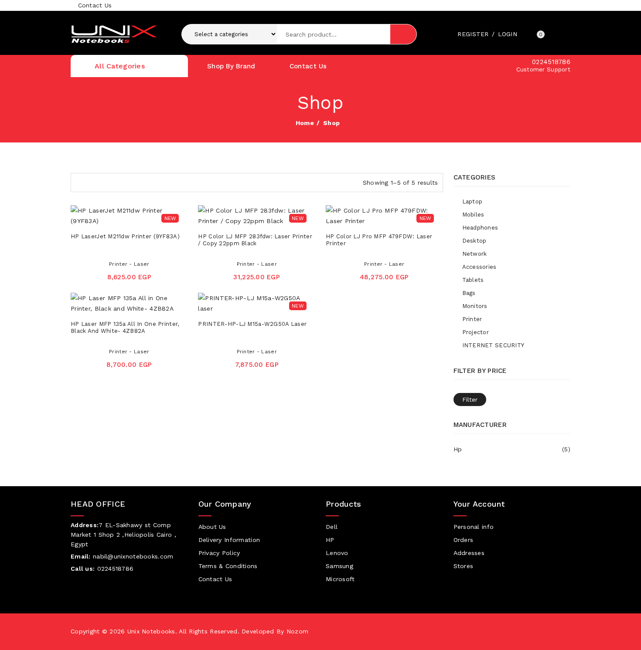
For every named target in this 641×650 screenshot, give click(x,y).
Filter (469, 399)
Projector (475, 332)
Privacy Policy (219, 552)
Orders (463, 539)
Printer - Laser (129, 264)
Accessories (479, 267)
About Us (212, 526)
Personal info (473, 526)
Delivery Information (229, 539)
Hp (512, 449)
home (305, 122)
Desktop (474, 240)
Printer (472, 319)
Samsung (339, 565)
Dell (332, 526)
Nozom (297, 631)
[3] (79, 181)
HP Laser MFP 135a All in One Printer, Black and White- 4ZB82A (125, 327)
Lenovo (337, 552)
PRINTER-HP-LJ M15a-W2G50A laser (252, 324)
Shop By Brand (231, 66)
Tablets (473, 280)
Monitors (475, 306)
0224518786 (551, 62)
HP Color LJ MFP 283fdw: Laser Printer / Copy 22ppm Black (255, 240)
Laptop (472, 201)
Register (472, 33)
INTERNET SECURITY (493, 345)
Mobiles (473, 214)
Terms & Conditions (228, 565)
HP (330, 539)
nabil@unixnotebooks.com (133, 556)
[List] (95, 181)
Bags (469, 293)
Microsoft (340, 579)
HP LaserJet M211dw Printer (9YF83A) (125, 236)
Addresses (469, 552)
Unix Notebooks (151, 631)
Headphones (480, 227)
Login (507, 33)
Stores (463, 565)
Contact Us (93, 5)
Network (474, 254)
